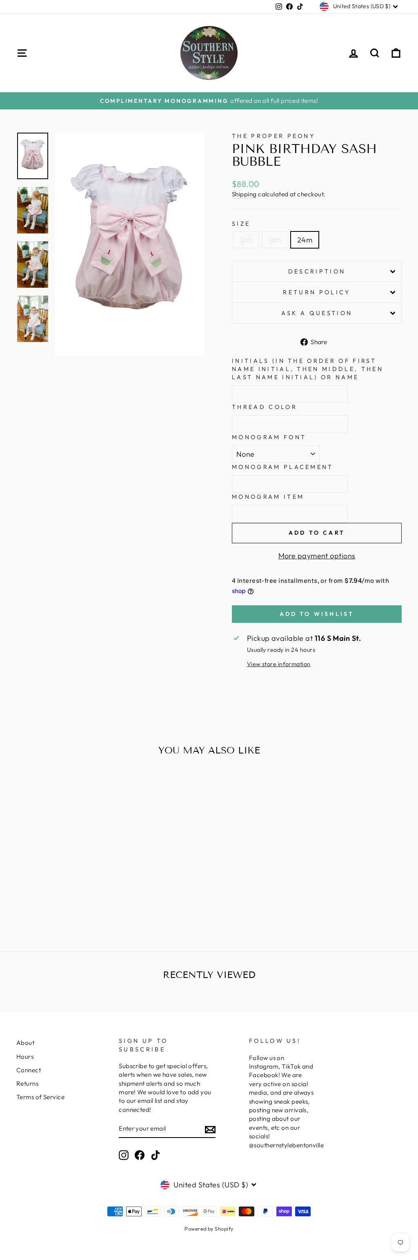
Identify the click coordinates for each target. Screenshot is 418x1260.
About (25, 1043)
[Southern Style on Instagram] (124, 1155)
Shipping (244, 194)
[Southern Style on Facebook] (140, 1155)
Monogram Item (268, 496)
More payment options (317, 555)
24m (304, 239)
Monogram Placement (283, 467)
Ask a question (316, 313)
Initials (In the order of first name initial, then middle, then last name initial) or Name (307, 369)
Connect (28, 1070)
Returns (27, 1083)
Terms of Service (40, 1097)
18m (274, 239)
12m (246, 239)
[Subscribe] (210, 1128)
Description (317, 271)
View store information (279, 664)
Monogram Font (269, 437)
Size (241, 223)
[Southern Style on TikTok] (155, 1155)
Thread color (264, 407)
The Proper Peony (273, 136)
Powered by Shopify (209, 1228)
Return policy (316, 292)
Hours (24, 1056)
